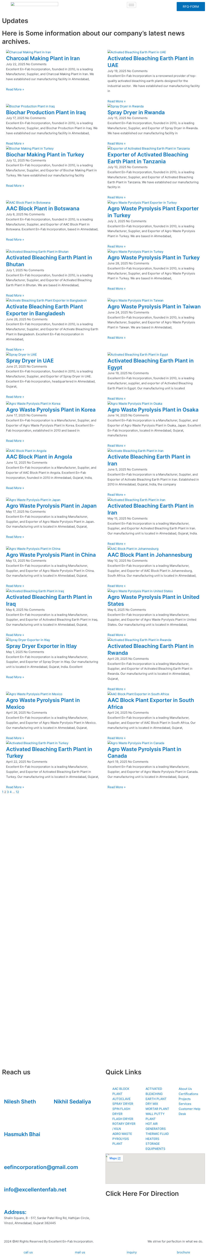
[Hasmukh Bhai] (9, 1124)
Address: (15, 1212)
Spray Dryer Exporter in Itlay (41, 646)
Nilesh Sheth (20, 1101)
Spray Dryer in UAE (30, 360)
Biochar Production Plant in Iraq (46, 112)
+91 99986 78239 (16, 1140)
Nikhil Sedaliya (72, 1101)
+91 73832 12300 (16, 1107)
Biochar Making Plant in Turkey (45, 154)
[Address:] (9, 1202)
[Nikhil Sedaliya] (59, 1091)
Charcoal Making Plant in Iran (43, 58)
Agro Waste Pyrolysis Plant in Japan (51, 506)
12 (17, 792)
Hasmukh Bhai (22, 1134)
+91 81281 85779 (66, 1107)
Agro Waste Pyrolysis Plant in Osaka (153, 409)
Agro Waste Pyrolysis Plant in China (51, 555)
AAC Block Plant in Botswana (42, 208)
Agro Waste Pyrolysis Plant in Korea (51, 409)
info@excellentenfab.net (35, 1189)
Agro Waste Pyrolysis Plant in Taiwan (154, 306)
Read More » (15, 89)
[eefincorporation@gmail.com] (9, 1157)
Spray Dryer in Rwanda (136, 112)
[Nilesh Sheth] (9, 1091)
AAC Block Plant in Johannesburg (150, 555)
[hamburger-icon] (131, 5)
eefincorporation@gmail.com (41, 1167)
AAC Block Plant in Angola (39, 457)
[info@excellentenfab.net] (9, 1180)
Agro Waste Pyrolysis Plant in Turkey (154, 257)
